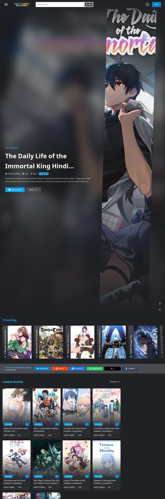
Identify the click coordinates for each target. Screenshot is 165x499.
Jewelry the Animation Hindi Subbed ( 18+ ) (16, 429)
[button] (159, 303)
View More (115, 381)
